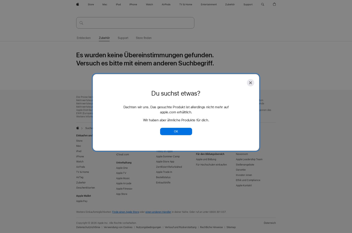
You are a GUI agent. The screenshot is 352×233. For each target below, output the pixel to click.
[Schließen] (250, 82)
